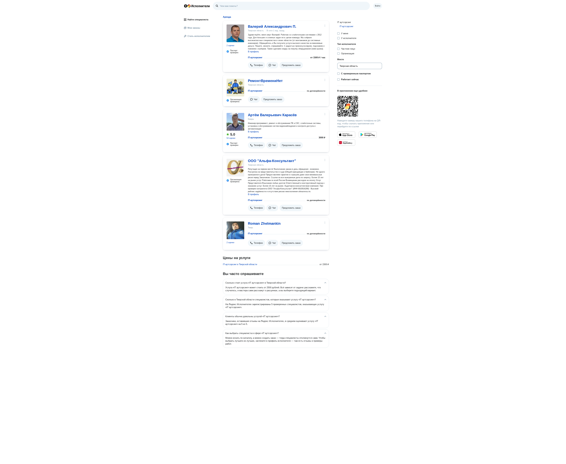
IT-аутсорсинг (255, 57)
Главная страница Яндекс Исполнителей (197, 6)
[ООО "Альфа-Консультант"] (235, 167)
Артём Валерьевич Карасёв (272, 115)
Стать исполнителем (198, 36)
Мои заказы (193, 28)
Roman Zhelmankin (264, 223)
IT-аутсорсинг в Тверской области (240, 264)
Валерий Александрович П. (272, 26)
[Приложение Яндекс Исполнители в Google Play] (368, 135)
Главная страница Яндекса (185, 6)
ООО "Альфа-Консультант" (272, 161)
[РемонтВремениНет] (235, 87)
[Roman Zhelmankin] (235, 230)
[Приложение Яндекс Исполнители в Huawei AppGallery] (346, 142)
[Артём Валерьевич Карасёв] (235, 122)
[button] (256, 65)
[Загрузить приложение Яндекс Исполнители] (359, 106)
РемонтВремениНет (265, 81)
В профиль (253, 51)
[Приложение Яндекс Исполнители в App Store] (346, 135)
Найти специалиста (197, 19)
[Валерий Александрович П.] (235, 33)
